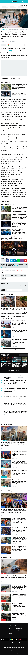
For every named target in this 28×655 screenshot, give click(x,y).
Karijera (6, 275)
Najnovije (6, 424)
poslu (10, 50)
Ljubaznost (3, 278)
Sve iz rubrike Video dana (14, 370)
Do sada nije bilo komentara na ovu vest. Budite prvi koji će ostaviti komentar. (14, 286)
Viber (21, 265)
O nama (4, 647)
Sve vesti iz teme (14, 349)
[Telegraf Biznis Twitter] (12, 643)
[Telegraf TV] (19, 643)
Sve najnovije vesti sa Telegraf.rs (14, 418)
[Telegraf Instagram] (15, 643)
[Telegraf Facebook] (8, 643)
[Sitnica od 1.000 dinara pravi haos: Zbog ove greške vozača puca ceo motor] (6, 607)
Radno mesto (23, 275)
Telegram (3, 267)
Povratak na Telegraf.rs (4, 2)
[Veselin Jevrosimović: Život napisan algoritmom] (6, 334)
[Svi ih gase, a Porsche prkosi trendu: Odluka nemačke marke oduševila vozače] (6, 617)
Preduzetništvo (4, 29)
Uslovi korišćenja (19, 270)
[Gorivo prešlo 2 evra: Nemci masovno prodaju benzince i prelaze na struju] (6, 598)
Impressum (14, 647)
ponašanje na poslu (14, 275)
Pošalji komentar (14, 289)
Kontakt (18, 650)
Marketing (9, 647)
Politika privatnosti (12, 650)
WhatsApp (16, 265)
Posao (2, 275)
